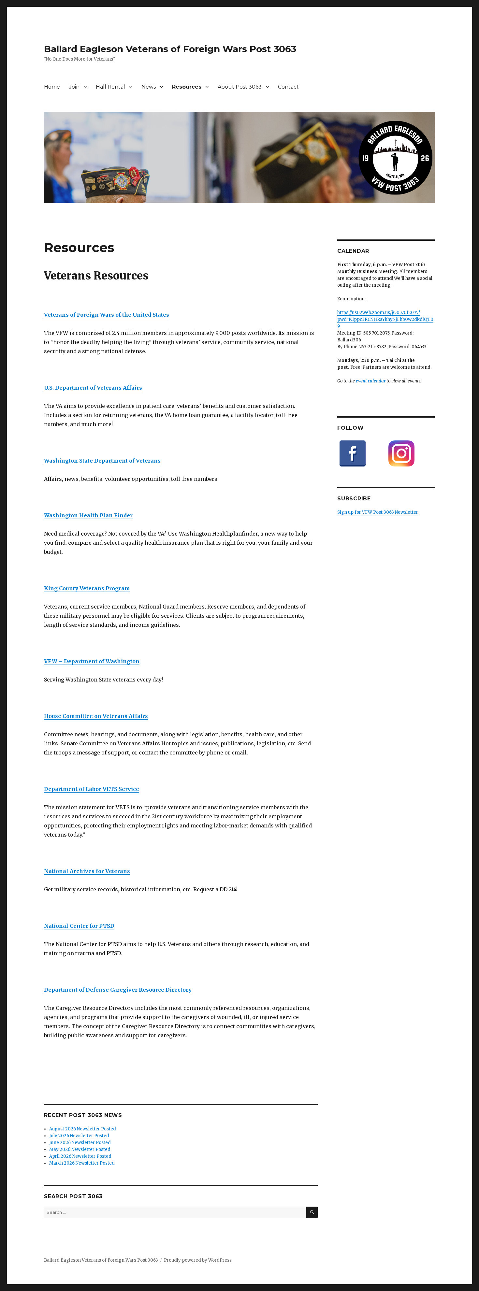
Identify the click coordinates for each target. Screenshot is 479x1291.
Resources (186, 87)
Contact (288, 87)
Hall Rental (110, 87)
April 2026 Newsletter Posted (80, 1156)
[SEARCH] (312, 1212)
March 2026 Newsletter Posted (82, 1163)
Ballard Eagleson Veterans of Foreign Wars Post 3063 (170, 48)
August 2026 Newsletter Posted (82, 1129)
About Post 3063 (240, 87)
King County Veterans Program (87, 588)
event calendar (371, 381)
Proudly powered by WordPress (198, 1260)
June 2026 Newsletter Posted (80, 1142)
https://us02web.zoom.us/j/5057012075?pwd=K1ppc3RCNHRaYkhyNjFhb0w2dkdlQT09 (385, 319)
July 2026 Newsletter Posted (79, 1136)
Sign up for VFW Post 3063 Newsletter (377, 512)
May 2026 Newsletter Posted (79, 1149)
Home (52, 87)
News (148, 87)
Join (74, 87)
